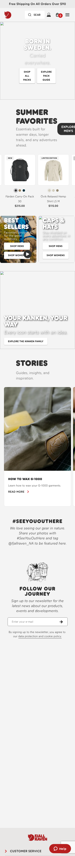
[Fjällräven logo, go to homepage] (15, 14)
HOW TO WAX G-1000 (25, 479)
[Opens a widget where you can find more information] (60, 849)
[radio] (16, 190)
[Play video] (28, 254)
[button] (58, 14)
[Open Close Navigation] (67, 14)
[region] (37, 446)
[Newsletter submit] (64, 621)
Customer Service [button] (25, 851)
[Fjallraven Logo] (37, 837)
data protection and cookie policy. (40, 636)
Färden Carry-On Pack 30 (20, 199)
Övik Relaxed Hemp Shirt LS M (53, 199)
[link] (20, 182)
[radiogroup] (19, 190)
